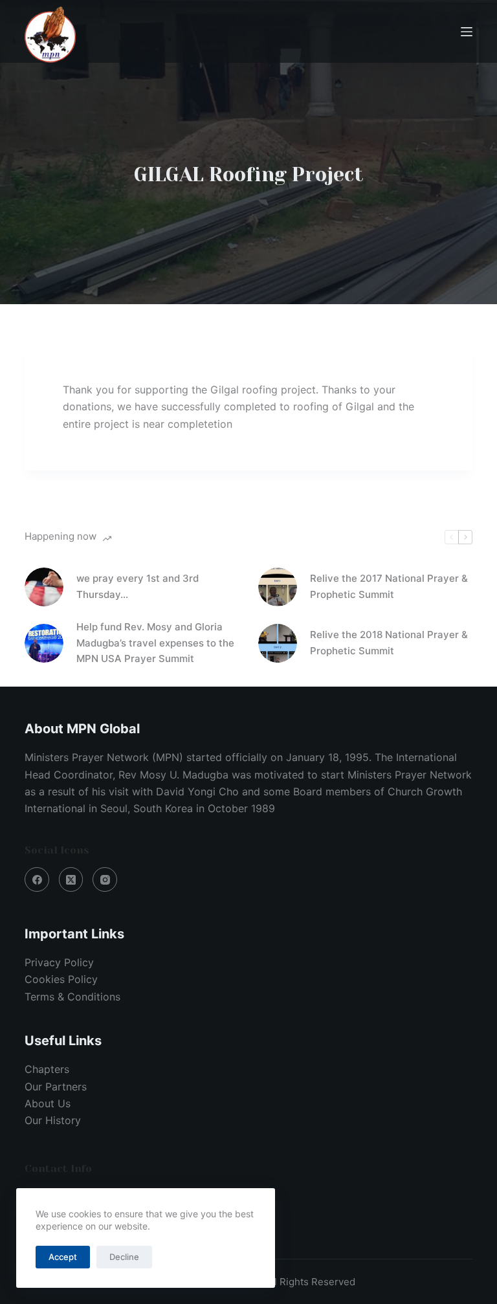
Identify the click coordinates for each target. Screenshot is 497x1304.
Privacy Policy (59, 962)
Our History (53, 1120)
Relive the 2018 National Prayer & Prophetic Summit (389, 642)
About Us (48, 1103)
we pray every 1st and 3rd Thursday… (137, 586)
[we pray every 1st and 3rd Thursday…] (44, 587)
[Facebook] (37, 879)
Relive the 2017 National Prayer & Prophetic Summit (389, 586)
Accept (63, 1257)
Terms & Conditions (72, 996)
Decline (124, 1257)
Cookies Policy (61, 979)
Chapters (47, 1069)
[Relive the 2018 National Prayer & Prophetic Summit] (277, 643)
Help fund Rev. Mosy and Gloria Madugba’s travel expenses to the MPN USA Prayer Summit (155, 643)
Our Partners (56, 1086)
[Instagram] (105, 879)
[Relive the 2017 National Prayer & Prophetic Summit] (277, 587)
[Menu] (466, 32)
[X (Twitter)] (71, 879)
